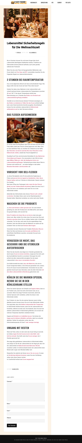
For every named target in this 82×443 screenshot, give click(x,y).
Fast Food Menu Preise (41, 438)
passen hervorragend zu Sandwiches (24, 178)
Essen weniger (32, 336)
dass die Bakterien (29, 263)
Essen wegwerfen (28, 359)
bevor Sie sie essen (33, 353)
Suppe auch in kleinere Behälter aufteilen (19, 318)
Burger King (44, 3)
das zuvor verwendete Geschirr (25, 260)
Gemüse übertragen (29, 225)
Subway (59, 3)
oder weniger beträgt (32, 322)
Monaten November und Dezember (17, 166)
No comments (32, 52)
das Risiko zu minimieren (14, 103)
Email (8, 411)
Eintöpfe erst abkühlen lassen (23, 316)
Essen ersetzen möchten (21, 254)
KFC (52, 3)
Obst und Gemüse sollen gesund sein (20, 207)
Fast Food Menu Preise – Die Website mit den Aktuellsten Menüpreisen (19, 2)
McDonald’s (34, 3)
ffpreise (19, 52)
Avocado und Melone (31, 231)
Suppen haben (35, 288)
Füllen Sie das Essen (29, 103)
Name (8, 404)
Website (9, 418)
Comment (9, 381)
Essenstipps (15, 369)
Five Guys (68, 3)
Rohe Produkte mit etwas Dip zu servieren (20, 215)
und (10, 93)
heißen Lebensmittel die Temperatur (32, 304)
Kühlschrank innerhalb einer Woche (29, 345)
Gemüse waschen (12, 219)
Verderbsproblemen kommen (17, 355)
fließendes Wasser (37, 229)
